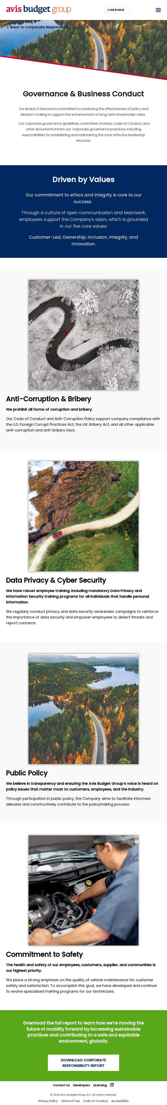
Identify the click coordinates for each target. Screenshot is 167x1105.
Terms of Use (70, 1101)
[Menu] (158, 10)
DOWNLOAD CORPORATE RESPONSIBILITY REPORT (83, 1062)
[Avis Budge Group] (38, 13)
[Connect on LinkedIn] (112, 1085)
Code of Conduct (95, 1101)
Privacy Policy (48, 1101)
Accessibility (120, 1101)
